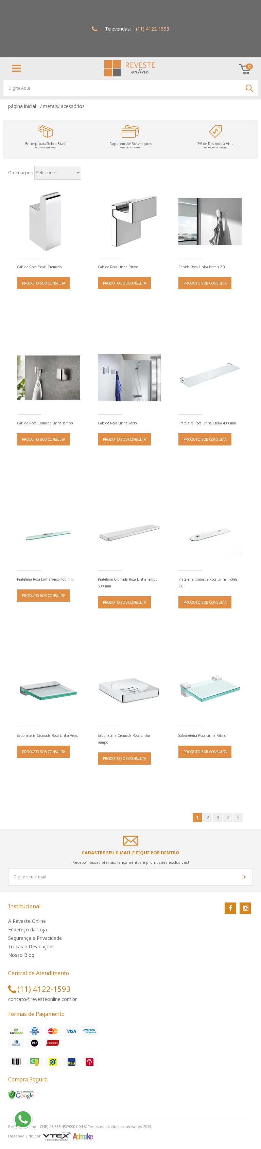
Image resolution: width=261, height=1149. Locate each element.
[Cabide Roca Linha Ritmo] (129, 221)
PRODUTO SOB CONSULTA (43, 283)
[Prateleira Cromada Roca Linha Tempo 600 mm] (129, 534)
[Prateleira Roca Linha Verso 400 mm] (48, 534)
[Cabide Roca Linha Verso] (129, 377)
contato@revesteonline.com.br (42, 999)
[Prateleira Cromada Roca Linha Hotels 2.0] (210, 534)
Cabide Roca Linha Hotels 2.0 (201, 267)
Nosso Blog (21, 955)
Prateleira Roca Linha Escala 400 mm (207, 423)
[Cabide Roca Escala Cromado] (48, 221)
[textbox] (130, 88)
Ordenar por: (20, 172)
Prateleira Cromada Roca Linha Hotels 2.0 (208, 582)
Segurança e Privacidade (35, 938)
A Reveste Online (27, 921)
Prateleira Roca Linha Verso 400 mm (45, 579)
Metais (50, 106)
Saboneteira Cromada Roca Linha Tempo (124, 739)
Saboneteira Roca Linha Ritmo (202, 735)
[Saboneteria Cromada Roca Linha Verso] (48, 690)
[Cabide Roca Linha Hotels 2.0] (210, 221)
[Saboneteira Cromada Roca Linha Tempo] (129, 690)
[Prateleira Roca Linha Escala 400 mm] (210, 377)
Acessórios (73, 106)
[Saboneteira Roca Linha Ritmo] (210, 690)
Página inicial (23, 106)
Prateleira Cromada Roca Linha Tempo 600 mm (127, 582)
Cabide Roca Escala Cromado (39, 267)
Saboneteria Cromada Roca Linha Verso (47, 735)
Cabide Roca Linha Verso (117, 423)
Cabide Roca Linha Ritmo (118, 267)
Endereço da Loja (27, 929)
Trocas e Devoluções (31, 946)
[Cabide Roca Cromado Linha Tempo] (48, 377)
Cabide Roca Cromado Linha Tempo (45, 423)
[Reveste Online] (129, 68)
